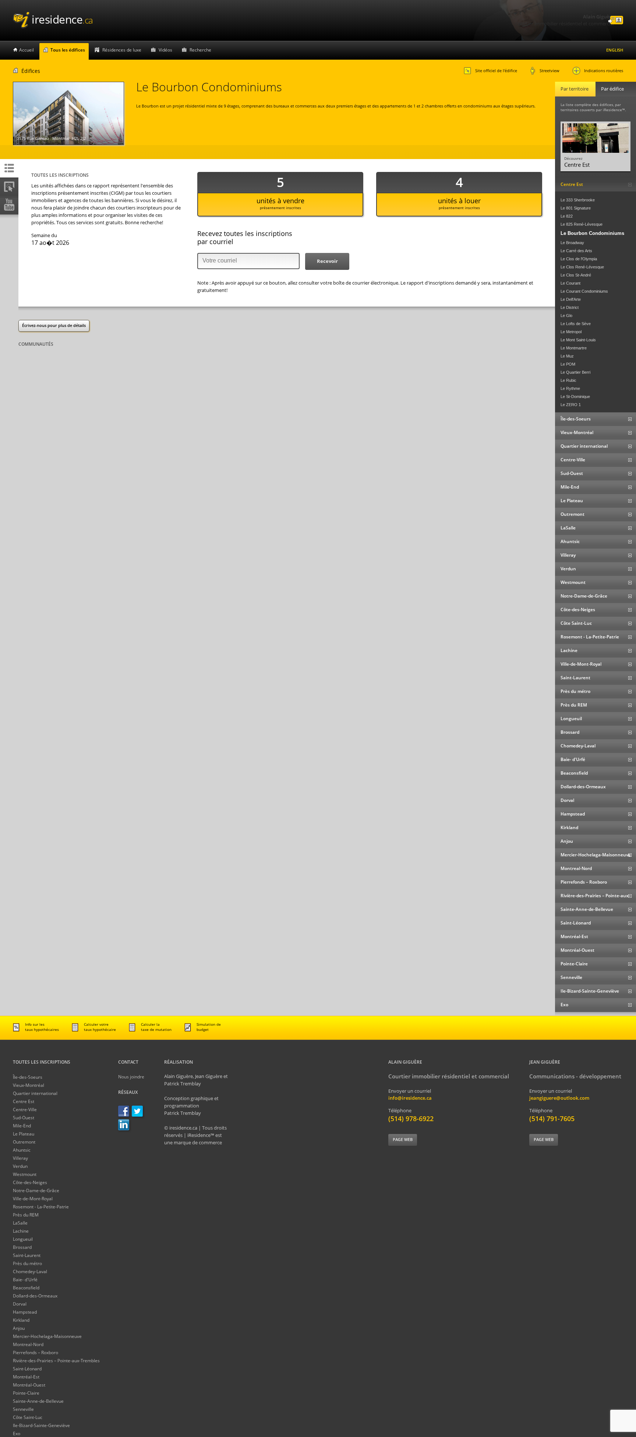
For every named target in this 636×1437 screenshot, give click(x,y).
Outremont (24, 1142)
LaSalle (20, 1223)
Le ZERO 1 (571, 404)
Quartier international (35, 1093)
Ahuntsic (22, 1150)
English (614, 50)
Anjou (19, 1328)
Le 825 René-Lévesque (582, 224)
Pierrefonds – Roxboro (35, 1352)
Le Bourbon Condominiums (592, 233)
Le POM (568, 364)
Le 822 (567, 216)
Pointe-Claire (26, 1393)
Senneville (23, 1409)
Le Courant (570, 283)
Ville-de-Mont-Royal (33, 1198)
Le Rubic (568, 380)
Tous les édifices (67, 50)
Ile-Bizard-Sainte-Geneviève (41, 1425)
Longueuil (23, 1239)
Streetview (549, 70)
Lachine (21, 1231)
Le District (570, 307)
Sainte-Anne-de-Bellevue (38, 1401)
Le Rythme (570, 388)
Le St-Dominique (575, 396)
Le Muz (567, 356)
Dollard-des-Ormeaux (35, 1296)
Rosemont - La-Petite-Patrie (41, 1207)
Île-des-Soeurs (27, 1077)
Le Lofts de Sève (576, 323)
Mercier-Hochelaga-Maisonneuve (47, 1336)
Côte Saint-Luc (27, 1417)
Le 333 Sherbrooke (578, 200)
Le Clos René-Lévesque (582, 267)
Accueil (26, 50)
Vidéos (165, 50)
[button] (327, 261)
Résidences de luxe (121, 50)
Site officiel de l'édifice (496, 70)
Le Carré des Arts (576, 251)
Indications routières (603, 70)
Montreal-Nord (28, 1344)
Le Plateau (23, 1134)
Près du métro (27, 1263)
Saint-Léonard (27, 1369)
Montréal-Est (26, 1377)
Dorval (19, 1304)
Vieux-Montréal (28, 1085)
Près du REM (26, 1215)
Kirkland (21, 1320)
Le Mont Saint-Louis (578, 340)
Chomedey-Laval (30, 1271)
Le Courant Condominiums (584, 291)
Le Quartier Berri (575, 372)
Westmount (24, 1174)
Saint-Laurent (26, 1255)
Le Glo (566, 315)
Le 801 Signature (576, 208)
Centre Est (23, 1101)
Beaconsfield (26, 1288)
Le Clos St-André (576, 275)
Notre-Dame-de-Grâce (36, 1190)
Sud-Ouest (23, 1117)
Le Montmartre (574, 348)
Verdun (20, 1166)
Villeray (20, 1158)
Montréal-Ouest (29, 1385)
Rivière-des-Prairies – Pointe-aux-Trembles (56, 1360)
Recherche (200, 50)
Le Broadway (572, 242)
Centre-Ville (25, 1109)
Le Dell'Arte (571, 299)
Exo (16, 1433)
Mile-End (22, 1126)
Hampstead (25, 1312)
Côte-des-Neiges (30, 1182)
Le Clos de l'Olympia (579, 259)
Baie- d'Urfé (25, 1279)
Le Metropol (571, 332)
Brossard (22, 1247)
